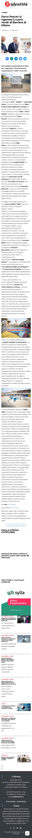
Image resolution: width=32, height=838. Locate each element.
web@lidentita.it (18, 797)
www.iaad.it (12, 504)
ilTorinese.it (14, 508)
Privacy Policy (10, 801)
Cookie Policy (21, 801)
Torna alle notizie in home (16, 525)
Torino (4, 12)
